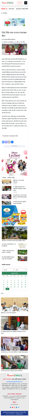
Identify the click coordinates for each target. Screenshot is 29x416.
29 (25, 286)
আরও (2, 293)
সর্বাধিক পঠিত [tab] (11, 177)
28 (21, 286)
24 (7, 286)
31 (7, 288)
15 (25, 282)
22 (25, 284)
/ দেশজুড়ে (4, 13)
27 (18, 286)
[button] (25, 2)
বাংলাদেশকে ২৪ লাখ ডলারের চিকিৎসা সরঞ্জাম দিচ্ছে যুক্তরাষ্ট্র (19, 196)
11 (11, 282)
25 (11, 286)
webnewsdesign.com (19, 413)
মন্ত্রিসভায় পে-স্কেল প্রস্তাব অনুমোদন (18, 181)
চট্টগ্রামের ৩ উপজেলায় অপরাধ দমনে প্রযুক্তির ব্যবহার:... (14, 240)
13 (18, 282)
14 (21, 282)
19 (14, 284)
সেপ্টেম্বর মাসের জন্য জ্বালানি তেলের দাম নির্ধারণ (19, 202)
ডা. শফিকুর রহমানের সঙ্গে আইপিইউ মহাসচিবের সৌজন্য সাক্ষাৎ (19, 188)
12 (14, 282)
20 (18, 284)
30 (3, 288)
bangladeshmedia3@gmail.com (14, 381)
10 (7, 282)
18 (11, 284)
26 (14, 286)
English (19, 2)
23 (3, 286)
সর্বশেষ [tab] (4, 177)
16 (3, 284)
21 (21, 284)
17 (7, 284)
